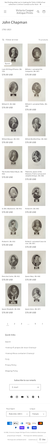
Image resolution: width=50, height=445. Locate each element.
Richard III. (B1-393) (32, 209)
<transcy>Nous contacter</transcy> (20, 353)
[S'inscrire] (38, 387)
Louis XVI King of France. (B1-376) (12, 70)
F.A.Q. (7, 359)
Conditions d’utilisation (36, 439)
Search (8, 342)
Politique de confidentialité (17, 439)
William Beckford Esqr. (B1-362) (36, 139)
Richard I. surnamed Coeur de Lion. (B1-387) (35, 242)
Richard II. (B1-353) (8, 241)
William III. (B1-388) (9, 104)
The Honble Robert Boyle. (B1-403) (12, 173)
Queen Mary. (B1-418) (32, 276)
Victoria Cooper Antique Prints (19, 432)
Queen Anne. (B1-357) (33, 309)
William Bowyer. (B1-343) (10, 139)
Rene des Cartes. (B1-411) (11, 276)
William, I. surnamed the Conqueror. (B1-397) (33, 70)
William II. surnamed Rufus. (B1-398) (36, 105)
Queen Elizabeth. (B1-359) (11, 309)
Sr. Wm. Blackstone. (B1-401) (12, 209)
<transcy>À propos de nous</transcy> (21, 347)
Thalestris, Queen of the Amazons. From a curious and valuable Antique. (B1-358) (35, 174)
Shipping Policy (11, 371)
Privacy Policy (10, 365)
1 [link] (7, 323)
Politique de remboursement (33, 435)
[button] (5, 11)
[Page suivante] (42, 324)
